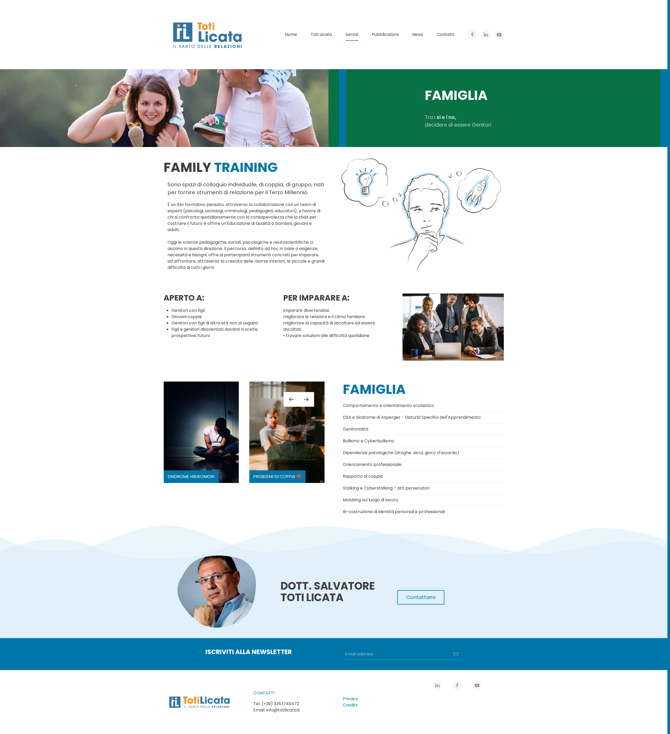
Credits (350, 705)
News (417, 34)
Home (291, 34)
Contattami (421, 597)
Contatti (445, 34)
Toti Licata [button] (321, 34)
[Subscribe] (455, 654)
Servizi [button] (351, 34)
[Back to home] (208, 34)
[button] (291, 399)
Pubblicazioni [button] (385, 34)
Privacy (350, 699)
